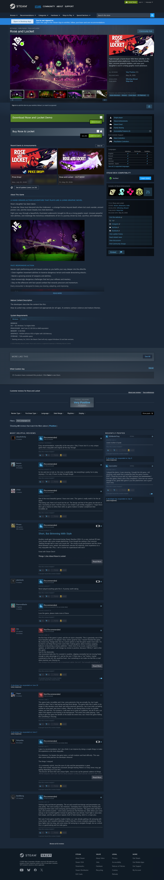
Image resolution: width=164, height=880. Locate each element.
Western (124, 95)
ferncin (18, 463)
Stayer (18, 693)
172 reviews (19, 798)
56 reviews (19, 743)
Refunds (115, 874)
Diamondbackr (21, 604)
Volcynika (19, 740)
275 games (19, 631)
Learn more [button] (145, 178)
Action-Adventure (115, 95)
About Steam (80, 858)
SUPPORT (69, 6)
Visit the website (115, 217)
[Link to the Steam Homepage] (18, 8)
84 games (19, 465)
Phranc (18, 524)
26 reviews (19, 633)
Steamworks (80, 866)
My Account (137, 870)
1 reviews (19, 609)
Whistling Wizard (132, 79)
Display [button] (81, 413)
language (148, 2)
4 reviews (19, 439)
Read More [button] (97, 561)
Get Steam (136, 858)
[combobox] (123, 15)
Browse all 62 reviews (57, 844)
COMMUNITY (49, 6)
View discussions (115, 240)
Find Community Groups (117, 244)
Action (116, 205)
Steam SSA (80, 862)
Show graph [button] (146, 413)
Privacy (114, 858)
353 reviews (19, 529)
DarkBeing (20, 796)
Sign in (14, 105)
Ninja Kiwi (129, 81)
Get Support (137, 866)
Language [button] (45, 413)
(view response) (16, 687)
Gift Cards (79, 874)
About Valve (100, 858)
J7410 (18, 490)
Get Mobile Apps (138, 862)
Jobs (97, 862)
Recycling (99, 870)
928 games (19, 527)
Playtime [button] (70, 413)
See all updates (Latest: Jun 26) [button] (26, 187)
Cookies (115, 870)
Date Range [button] (58, 413)
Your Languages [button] (22, 421)
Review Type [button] (15, 413)
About (60, 6)
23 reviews (19, 468)
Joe (17, 629)
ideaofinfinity (21, 437)
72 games (19, 607)
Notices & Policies (118, 866)
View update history (116, 234)
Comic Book (132, 95)
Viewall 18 (148, 192)
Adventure (122, 205)
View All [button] (99, 146)
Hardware (99, 866)
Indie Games (22, 28)
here (49, 375)
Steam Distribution (82, 870)
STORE (38, 6)
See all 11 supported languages (118, 166)
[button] (14, 15)
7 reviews (19, 492)
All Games (13, 28)
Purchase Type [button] (30, 413)
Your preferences (148, 392)
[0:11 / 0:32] (58, 62)
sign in (141, 2)
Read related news (115, 237)
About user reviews (134, 392)
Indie (128, 205)
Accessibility (116, 862)
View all (151, 368)
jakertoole (20, 580)
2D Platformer (142, 95)
